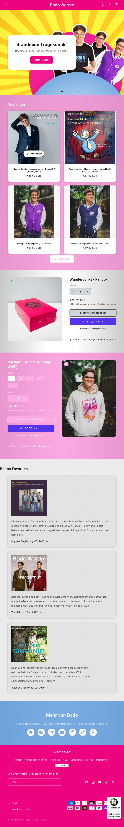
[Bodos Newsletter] (41, 735)
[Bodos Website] (30, 735)
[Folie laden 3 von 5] (62, 91)
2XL (13, 385)
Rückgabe (55, 760)
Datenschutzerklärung (82, 760)
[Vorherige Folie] (45, 91)
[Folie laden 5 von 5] (71, 91)
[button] (6, 5)
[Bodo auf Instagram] (72, 735)
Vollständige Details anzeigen (98, 339)
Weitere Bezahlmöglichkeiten (93, 329)
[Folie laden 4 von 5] (66, 91)
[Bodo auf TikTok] (82, 735)
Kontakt (18, 760)
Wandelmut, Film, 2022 (24, 612)
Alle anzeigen (62, 259)
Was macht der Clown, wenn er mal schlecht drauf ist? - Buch (90, 170)
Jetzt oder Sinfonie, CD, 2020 (28, 687)
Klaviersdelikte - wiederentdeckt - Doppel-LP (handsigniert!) (34, 170)
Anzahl (73, 285)
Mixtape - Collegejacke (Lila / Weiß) (34, 243)
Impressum (102, 760)
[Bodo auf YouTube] (62, 735)
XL (40, 378)
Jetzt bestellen (97, 61)
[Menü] (119, 798)
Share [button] (76, 339)
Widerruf (62, 765)
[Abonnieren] (58, 782)
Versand (84, 304)
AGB (65, 760)
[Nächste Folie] (78, 91)
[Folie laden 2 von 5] (57, 91)
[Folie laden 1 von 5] (53, 91)
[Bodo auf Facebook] (93, 735)
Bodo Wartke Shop (22, 820)
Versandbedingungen (36, 760)
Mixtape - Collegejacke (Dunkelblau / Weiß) (90, 243)
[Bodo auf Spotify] (51, 735)
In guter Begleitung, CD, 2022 (27, 541)
